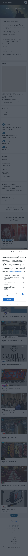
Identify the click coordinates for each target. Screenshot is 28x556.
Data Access (14, 304)
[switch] (23, 278)
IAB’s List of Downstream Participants (15, 271)
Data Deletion (6, 304)
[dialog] (14, 278)
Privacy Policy (21, 304)
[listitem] (14, 275)
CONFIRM (8, 299)
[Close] (25, 252)
